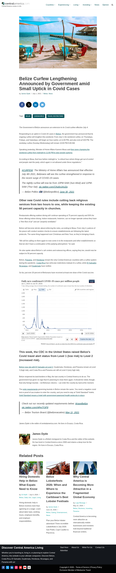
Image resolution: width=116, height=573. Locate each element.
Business (81, 508)
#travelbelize (81, 403)
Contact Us (99, 547)
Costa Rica (40, 263)
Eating (53, 512)
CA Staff (24, 495)
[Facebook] (22, 105)
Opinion (105, 5)
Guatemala (36, 266)
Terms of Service (83, 567)
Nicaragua (23, 266)
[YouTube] (24, 567)
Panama (28, 260)
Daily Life (27, 497)
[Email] (42, 105)
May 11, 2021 (72, 412)
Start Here (64, 547)
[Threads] (29, 567)
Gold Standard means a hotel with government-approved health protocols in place (52, 395)
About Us (75, 547)
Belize (46, 93)
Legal (34, 497)
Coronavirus (39, 116)
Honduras (40, 260)
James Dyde (25, 93)
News (97, 5)
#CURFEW (27, 170)
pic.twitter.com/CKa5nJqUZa (53, 187)
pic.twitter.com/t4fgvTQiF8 (35, 407)
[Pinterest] (20, 567)
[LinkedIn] (35, 105)
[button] (54, 4)
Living (39, 497)
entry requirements (30, 389)
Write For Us (87, 547)
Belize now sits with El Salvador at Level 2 (36, 367)
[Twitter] (29, 105)
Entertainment (62, 512)
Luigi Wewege (80, 503)
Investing (89, 508)
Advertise (64, 550)
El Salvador (91, 263)
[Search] (112, 5)
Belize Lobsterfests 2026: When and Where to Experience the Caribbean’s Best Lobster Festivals (57, 489)
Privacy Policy (96, 567)
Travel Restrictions (55, 116)
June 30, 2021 (67, 192)
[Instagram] (16, 567)
